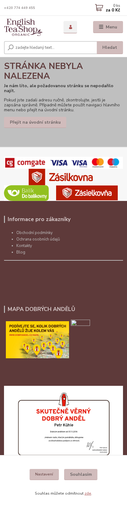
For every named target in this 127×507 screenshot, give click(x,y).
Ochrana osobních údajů (38, 239)
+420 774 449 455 (19, 8)
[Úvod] (29, 27)
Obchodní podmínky (34, 233)
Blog (20, 252)
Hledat (109, 47)
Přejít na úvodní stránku (35, 122)
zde (87, 493)
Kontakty (24, 246)
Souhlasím (81, 474)
